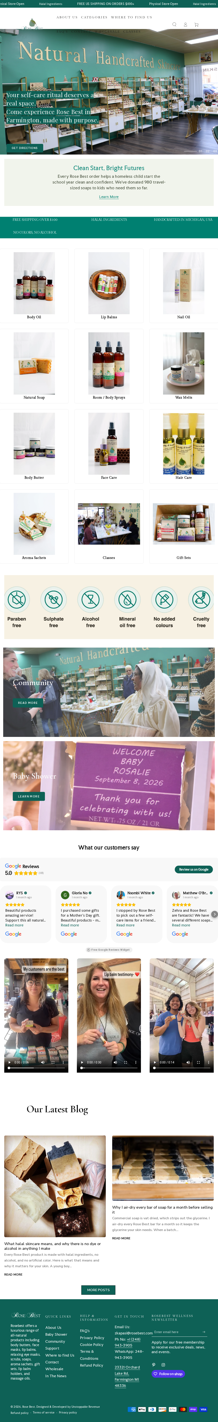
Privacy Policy (92, 1337)
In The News (56, 1376)
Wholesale (54, 1369)
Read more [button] (14, 925)
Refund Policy (91, 1365)
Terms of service (44, 1412)
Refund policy (20, 1413)
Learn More (109, 196)
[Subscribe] (204, 1332)
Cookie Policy (92, 1344)
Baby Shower (56, 1334)
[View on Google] (9, 895)
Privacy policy (68, 1412)
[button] (174, 24)
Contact (52, 1362)
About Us (53, 1327)
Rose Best (28, 1406)
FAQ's (85, 1330)
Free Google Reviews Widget (110, 949)
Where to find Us (60, 1355)
